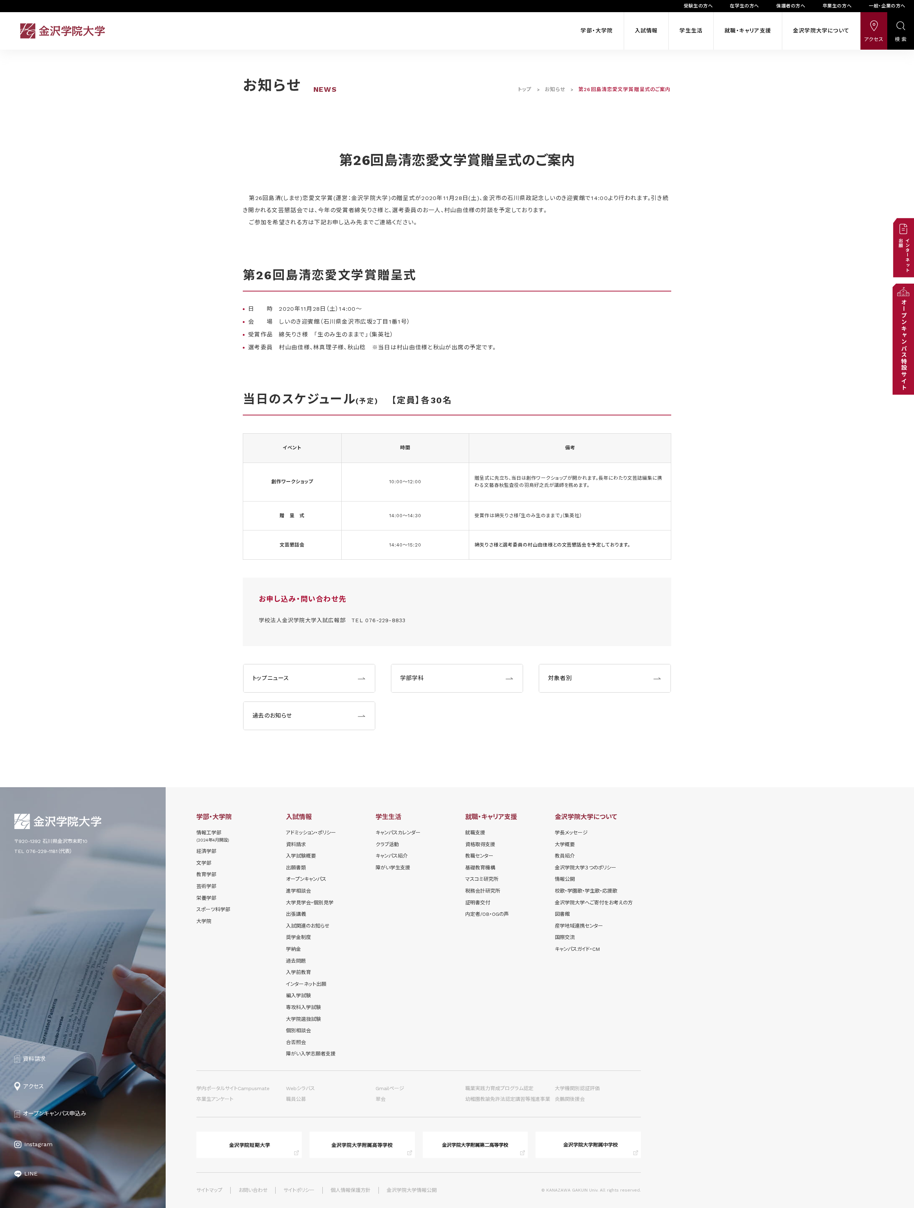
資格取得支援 (480, 844)
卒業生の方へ (837, 6)
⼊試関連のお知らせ (307, 926)
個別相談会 (298, 1030)
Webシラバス (300, 1088)
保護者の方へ (790, 6)
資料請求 (296, 844)
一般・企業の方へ (887, 6)
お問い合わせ (252, 1190)
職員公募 (296, 1099)
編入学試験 (298, 995)
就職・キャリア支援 (747, 31)
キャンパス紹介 (392, 856)
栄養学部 (206, 898)
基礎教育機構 (480, 867)
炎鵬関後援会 (570, 1099)
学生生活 (691, 31)
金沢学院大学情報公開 (412, 1190)
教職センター (479, 856)
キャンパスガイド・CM (577, 949)
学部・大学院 (597, 31)
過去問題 (296, 961)
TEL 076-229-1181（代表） (43, 851)
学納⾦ (293, 949)
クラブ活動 (387, 844)
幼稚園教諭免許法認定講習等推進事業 (507, 1099)
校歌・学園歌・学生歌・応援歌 (586, 891)
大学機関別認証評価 (577, 1088)
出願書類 (296, 867)
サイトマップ (209, 1190)
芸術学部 (206, 886)
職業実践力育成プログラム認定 (499, 1088)
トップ (525, 89)
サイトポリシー (299, 1190)
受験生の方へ (698, 6)
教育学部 (206, 874)
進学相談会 (298, 891)
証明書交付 (477, 902)
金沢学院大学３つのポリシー (585, 867)
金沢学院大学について (821, 31)
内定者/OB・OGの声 (487, 914)
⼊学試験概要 (301, 856)
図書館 (562, 914)
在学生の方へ (744, 6)
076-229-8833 (385, 620)
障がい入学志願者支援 (311, 1054)
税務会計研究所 (482, 891)
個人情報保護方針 (351, 1190)
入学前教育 (298, 972)
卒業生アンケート (214, 1099)
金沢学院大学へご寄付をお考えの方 (594, 902)
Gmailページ (390, 1088)
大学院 (203, 921)
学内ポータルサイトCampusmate (233, 1088)
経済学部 (206, 851)
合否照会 (296, 1042)
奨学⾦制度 (298, 937)
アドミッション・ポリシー (311, 832)
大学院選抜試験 (303, 1019)
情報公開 (565, 879)
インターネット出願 (306, 984)
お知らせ (555, 89)
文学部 (203, 863)
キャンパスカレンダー (398, 832)
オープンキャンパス (306, 879)
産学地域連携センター (579, 926)
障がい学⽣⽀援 (393, 867)
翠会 (381, 1099)
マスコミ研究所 (481, 879)
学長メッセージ (571, 832)
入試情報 (646, 31)
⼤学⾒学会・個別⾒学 (309, 902)
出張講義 (296, 914)
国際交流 (565, 937)
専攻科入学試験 (303, 1007)
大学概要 (565, 844)
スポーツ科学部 (213, 909)
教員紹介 (565, 856)
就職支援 (475, 832)
